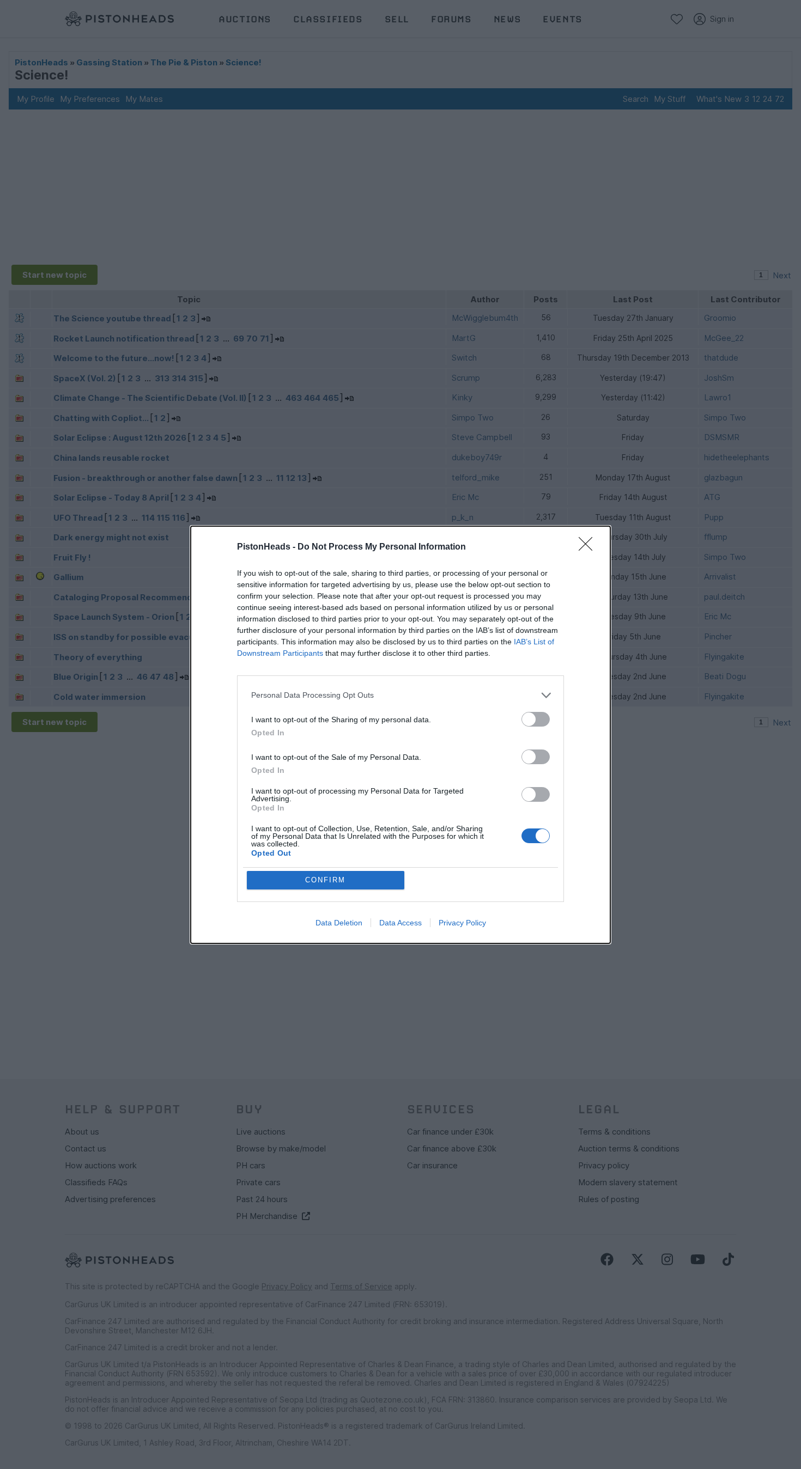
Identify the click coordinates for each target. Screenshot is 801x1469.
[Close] (589, 547)
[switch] (535, 719)
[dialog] (400, 734)
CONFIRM (325, 880)
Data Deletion (338, 922)
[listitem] (400, 695)
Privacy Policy (462, 922)
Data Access (400, 922)
